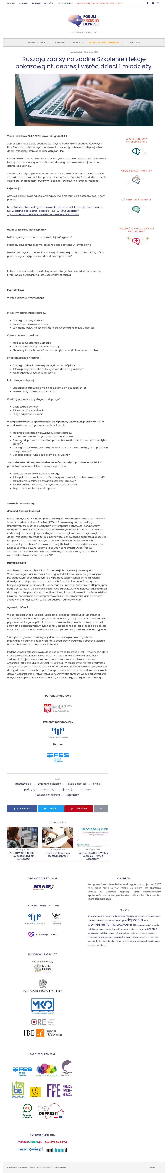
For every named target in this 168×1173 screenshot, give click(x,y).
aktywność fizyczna (142, 916)
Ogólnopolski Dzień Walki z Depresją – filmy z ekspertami (92, 856)
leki (110, 933)
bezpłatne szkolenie (49, 783)
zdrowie (157, 941)
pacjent (105, 937)
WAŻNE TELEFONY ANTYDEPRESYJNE (136, 140)
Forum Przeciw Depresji (109, 929)
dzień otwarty (152, 925)
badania (91, 920)
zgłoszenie (72, 794)
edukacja (93, 929)
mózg (117, 933)
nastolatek (135, 933)
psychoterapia (144, 937)
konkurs (142, 929)
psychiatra (123, 937)
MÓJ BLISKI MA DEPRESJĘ (137, 199)
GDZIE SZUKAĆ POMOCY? (136, 170)
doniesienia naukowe (108, 924)
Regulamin (23, 3)
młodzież (124, 933)
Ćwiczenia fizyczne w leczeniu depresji (58, 854)
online (96, 783)
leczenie (151, 929)
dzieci (132, 924)
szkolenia (96, 941)
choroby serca (111, 920)
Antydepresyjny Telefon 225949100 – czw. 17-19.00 (100, 3)
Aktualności (76, 52)
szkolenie (85, 789)
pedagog (29, 789)
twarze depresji (129, 941)
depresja (134, 920)
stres (89, 941)
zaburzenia (149, 941)
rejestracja (67, 789)
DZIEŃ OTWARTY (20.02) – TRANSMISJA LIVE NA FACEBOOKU (23, 856)
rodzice (154, 937)
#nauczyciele (23, 783)
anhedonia (155, 916)
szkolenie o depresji (48, 794)
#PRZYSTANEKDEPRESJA (56, 1167)
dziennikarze (140, 925)
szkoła (113, 941)
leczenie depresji (95, 933)
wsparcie (140, 941)
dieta (146, 921)
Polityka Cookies (65, 3)
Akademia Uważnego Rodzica (119, 916)
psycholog (48, 789)
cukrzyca (121, 920)
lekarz (105, 933)
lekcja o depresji (76, 783)
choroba (100, 920)
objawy (98, 937)
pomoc (113, 937)
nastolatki (143, 933)
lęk (113, 933)
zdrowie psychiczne (97, 945)
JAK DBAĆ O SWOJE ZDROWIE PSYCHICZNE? (136, 230)
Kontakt (11, 3)
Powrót (153, 1167)
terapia (119, 941)
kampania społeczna (129, 929)
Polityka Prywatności (42, 3)
